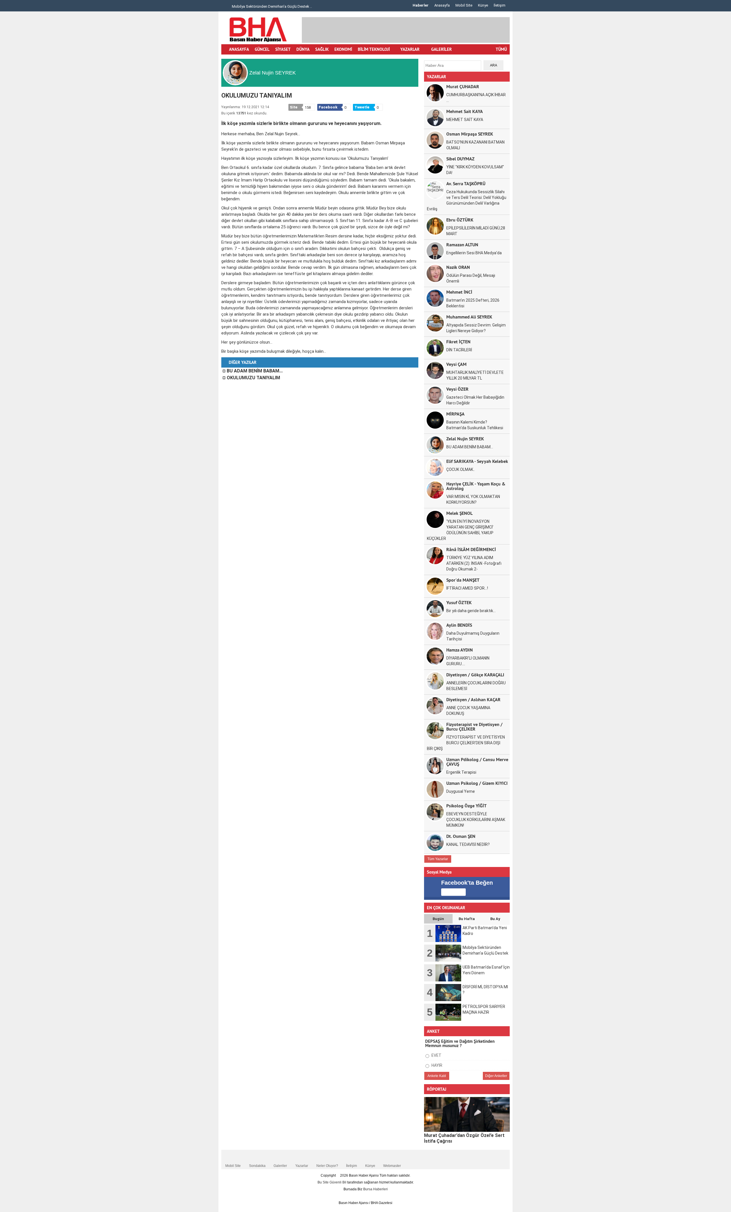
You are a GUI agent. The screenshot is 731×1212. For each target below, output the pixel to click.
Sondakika (257, 1166)
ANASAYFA (239, 49)
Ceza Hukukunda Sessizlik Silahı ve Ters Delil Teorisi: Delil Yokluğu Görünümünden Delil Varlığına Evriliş (466, 200)
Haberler (421, 5)
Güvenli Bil (338, 1182)
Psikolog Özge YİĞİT (466, 805)
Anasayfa (442, 5)
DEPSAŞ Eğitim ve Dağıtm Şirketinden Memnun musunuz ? (460, 1043)
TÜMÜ (501, 49)
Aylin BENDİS (459, 625)
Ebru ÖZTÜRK (459, 219)
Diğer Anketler (496, 1076)
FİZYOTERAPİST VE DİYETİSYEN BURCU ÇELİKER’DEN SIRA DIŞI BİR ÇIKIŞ (466, 743)
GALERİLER (441, 49)
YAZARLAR (409, 49)
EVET (436, 1055)
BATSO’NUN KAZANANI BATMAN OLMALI (475, 145)
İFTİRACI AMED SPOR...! (467, 588)
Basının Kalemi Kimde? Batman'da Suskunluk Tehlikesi (474, 425)
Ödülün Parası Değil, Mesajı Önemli (470, 278)
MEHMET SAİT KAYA (464, 119)
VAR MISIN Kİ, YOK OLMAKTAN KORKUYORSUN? (473, 499)
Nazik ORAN (458, 267)
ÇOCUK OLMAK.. (460, 469)
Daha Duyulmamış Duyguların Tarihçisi (472, 636)
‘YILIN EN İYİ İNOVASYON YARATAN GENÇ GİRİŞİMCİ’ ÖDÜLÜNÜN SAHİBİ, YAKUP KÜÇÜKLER (460, 530)
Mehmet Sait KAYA (464, 111)
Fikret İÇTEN (458, 341)
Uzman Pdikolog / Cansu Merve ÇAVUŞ (477, 762)
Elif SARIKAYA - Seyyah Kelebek (477, 461)
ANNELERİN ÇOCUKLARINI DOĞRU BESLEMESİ (476, 686)
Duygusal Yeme (460, 791)
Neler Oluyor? (327, 1166)
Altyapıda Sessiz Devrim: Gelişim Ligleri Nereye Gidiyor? (476, 328)
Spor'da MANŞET (462, 579)
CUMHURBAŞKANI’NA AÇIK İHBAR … (476, 97)
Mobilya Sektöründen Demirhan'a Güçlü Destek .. (271, 6)
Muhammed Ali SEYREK (469, 316)
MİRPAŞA (455, 413)
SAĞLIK (322, 49)
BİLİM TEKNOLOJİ (374, 49)
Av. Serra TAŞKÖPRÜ (465, 183)
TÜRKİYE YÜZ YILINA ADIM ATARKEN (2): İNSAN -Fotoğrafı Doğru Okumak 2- (473, 563)
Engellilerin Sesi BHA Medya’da (474, 253)
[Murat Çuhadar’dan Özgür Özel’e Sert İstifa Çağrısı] (467, 1114)
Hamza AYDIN (459, 649)
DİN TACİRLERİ (459, 350)
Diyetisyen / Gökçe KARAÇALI (475, 674)
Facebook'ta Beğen (467, 883)
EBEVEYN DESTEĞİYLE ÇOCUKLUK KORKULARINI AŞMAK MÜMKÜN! (475, 820)
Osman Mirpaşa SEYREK (469, 133)
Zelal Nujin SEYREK (465, 438)
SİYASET (283, 49)
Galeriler (280, 1166)
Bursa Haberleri (375, 1189)
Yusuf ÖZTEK (459, 602)
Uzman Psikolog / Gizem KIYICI (477, 783)
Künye (483, 5)
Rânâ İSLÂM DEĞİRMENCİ (471, 549)
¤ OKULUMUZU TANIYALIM (251, 377)
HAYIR (436, 1065)
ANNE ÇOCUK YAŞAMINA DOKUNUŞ (468, 710)
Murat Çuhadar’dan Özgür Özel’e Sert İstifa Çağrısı (464, 1138)
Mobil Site (463, 5)
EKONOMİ (343, 49)
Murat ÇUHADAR (462, 86)
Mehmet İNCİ (459, 292)
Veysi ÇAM (456, 364)
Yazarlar (301, 1166)
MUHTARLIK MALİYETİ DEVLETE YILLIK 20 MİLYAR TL (475, 375)
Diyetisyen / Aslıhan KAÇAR (473, 699)
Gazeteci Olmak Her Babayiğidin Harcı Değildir (475, 400)
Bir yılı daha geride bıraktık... (471, 610)
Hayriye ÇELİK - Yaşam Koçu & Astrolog (475, 486)
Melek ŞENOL (459, 513)
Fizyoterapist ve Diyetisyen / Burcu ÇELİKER (474, 726)
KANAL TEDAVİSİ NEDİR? (468, 844)
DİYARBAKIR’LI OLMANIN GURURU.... (467, 661)
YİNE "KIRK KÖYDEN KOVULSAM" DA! (475, 170)
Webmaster (392, 1166)
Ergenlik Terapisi (461, 772)
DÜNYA (303, 49)
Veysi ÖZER (457, 389)
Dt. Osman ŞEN (460, 836)
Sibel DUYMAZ (460, 158)
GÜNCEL (262, 49)
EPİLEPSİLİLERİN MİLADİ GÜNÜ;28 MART (475, 231)
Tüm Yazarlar (437, 859)
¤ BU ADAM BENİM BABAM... (252, 371)
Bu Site (324, 1182)
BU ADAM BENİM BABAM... (469, 447)
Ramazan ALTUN (462, 244)
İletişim (499, 5)
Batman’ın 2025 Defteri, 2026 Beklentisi (472, 303)
